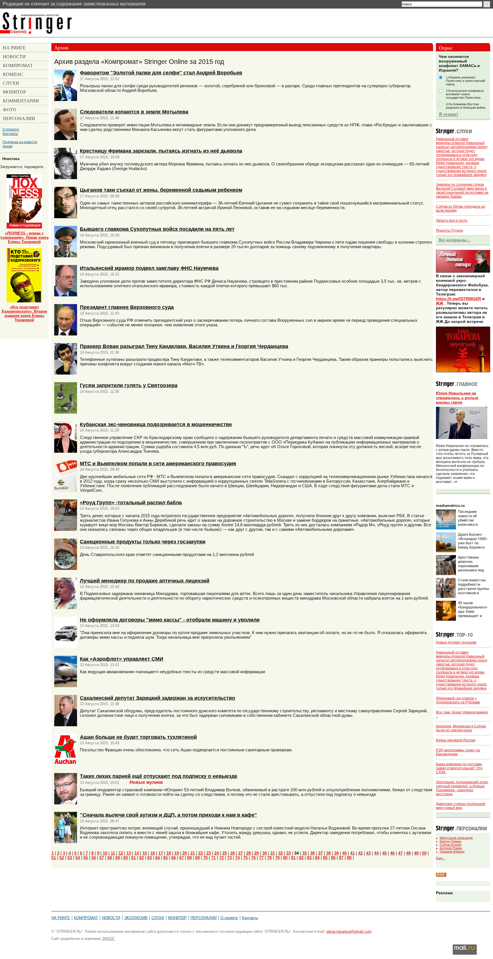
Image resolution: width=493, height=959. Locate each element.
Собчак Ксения (450, 844)
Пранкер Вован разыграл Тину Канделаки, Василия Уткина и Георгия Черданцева (184, 346)
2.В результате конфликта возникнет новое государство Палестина (465, 94)
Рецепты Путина (449, 230)
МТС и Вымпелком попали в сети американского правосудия (158, 463)
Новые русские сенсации (456, 642)
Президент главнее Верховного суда (127, 307)
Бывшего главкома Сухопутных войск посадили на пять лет (157, 229)
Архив (7, 146)
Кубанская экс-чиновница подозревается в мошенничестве (156, 424)
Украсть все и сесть (451, 220)
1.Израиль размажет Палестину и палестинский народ (465, 81)
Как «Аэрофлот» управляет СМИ (121, 659)
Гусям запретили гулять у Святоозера (128, 385)
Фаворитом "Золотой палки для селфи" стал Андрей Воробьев (161, 73)
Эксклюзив (136, 918)
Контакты (10, 133)
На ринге (60, 918)
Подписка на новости (20, 142)
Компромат (86, 918)
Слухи (157, 918)
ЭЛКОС (108, 938)
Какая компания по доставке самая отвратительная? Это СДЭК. (459, 768)
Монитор (177, 918)
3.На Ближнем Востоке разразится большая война (465, 105)
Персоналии (204, 918)
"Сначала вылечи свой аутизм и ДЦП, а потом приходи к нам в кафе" (168, 815)
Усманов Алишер (452, 851)
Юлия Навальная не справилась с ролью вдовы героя (457, 397)
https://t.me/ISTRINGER (458, 298)
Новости (111, 918)
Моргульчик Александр (456, 837)
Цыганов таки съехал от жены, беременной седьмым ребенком (161, 190)
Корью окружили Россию (455, 740)
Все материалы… (454, 240)
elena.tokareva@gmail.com (348, 931)
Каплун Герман (450, 841)
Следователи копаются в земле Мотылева (134, 112)
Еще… (440, 858)
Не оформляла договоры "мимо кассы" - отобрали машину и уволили (170, 620)
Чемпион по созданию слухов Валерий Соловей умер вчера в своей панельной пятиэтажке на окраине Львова (462, 191)
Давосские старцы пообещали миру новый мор (460, 806)
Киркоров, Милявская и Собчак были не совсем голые (461, 728)
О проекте (11, 129)
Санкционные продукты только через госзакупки (142, 542)
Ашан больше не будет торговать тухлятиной (138, 737)
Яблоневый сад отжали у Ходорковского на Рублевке (458, 700)
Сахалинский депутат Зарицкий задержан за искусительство (157, 698)
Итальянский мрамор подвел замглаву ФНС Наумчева (149, 268)
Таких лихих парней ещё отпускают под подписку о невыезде (158, 776)
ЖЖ (439, 303)
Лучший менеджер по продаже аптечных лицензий (144, 581)
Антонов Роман (451, 848)
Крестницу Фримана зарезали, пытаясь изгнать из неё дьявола (161, 151)
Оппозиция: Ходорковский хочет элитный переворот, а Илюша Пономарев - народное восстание (462, 788)
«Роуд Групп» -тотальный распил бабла (131, 502)
